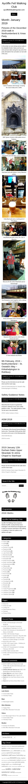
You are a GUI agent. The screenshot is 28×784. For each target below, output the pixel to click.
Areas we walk (7, 605)
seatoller (9, 766)
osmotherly (4, 762)
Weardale (5, 583)
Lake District (6, 553)
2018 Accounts (6, 438)
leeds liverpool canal (5, 760)
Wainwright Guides (8, 701)
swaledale (19, 766)
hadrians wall (6, 755)
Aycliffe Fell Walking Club (18, 782)
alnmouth (14, 746)
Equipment (6, 549)
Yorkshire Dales (7, 592)
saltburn (10, 764)
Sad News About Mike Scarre (16, 681)
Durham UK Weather (9, 725)
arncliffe (8, 748)
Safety (5, 577)
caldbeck (11, 750)
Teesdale (5, 579)
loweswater (12, 760)
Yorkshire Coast (7, 590)
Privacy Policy (7, 613)
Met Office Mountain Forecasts (11, 709)
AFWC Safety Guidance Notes (10, 413)
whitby (4, 775)
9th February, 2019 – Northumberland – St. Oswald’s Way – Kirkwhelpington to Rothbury (12, 366)
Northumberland (7, 564)
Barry (22, 40)
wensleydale (18, 772)
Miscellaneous (7, 556)
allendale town (9, 746)
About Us (5, 603)
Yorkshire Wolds (7, 594)
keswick (13, 758)
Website (5, 587)
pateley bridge (10, 762)
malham (18, 760)
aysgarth (13, 748)
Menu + (14, 14)
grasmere (10, 753)
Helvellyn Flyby (7, 695)
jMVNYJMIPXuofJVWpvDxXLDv (12, 664)
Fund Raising (7, 551)
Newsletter (6, 558)
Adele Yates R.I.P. (17, 675)
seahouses (5, 766)
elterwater (17, 750)
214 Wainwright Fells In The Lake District (14, 715)
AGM (4, 543)
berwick (17, 748)
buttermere (6, 750)
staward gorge (14, 766)
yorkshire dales (15, 775)
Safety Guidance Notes (13, 395)
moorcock (23, 760)
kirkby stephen (21, 758)
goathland (4, 753)
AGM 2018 (7, 419)
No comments (6, 42)
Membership (6, 555)
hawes (14, 755)
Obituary (5, 566)
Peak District (6, 568)
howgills (8, 758)
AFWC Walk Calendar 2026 (10, 651)
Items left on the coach (9, 641)
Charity (5, 545)
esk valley (23, 750)
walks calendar (13, 769)
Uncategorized (7, 581)
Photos (5, 571)
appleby (4, 748)
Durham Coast (7, 547)
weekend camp (8, 772)
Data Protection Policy (9, 609)
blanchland (21, 748)
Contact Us (6, 607)
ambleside (21, 746)
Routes (5, 575)
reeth (7, 764)
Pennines (5, 570)
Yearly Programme (8, 588)
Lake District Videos (17, 673)
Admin (5, 541)
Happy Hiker (6, 708)
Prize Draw (6, 573)
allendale (4, 746)
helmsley (19, 755)
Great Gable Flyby (8, 693)
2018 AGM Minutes (7, 435)
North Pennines (7, 560)
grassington (16, 753)
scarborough (17, 764)
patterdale (17, 762)
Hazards (5, 611)
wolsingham (9, 775)
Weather (5, 585)
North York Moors (8, 562)
